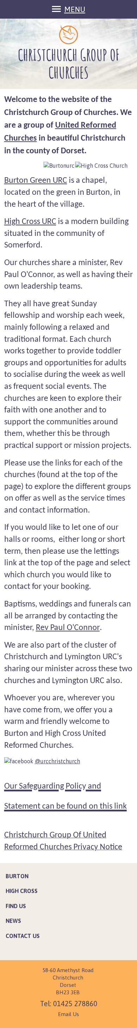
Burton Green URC (35, 180)
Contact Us (23, 936)
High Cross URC (30, 222)
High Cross (22, 891)
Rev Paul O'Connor (68, 628)
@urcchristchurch (57, 761)
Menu (74, 9)
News (13, 921)
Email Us (68, 1014)
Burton (17, 876)
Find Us (16, 906)
